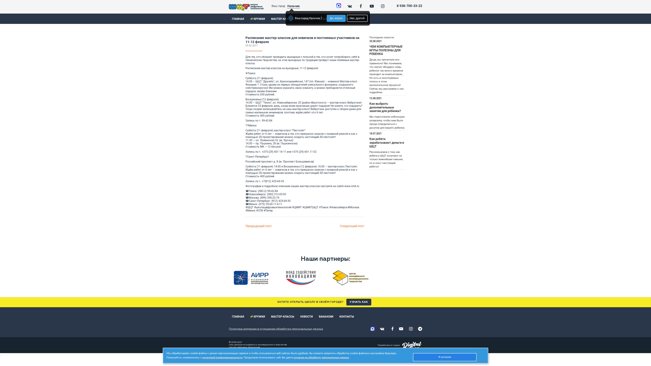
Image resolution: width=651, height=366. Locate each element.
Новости (306, 316)
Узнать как (359, 302)
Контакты (346, 316)
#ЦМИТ (297, 207)
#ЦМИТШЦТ (310, 207)
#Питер (268, 210)
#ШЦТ (249, 207)
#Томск (324, 207)
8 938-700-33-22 (409, 6)
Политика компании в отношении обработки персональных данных (276, 329)
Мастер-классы (282, 19)
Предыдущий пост (258, 226)
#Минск (250, 210)
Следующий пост (352, 226)
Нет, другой (357, 18)
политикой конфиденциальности (222, 357)
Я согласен (444, 357)
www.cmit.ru (351, 186)
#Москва (353, 207)
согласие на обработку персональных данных (321, 357)
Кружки (259, 19)
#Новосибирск (338, 207)
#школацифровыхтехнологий (272, 207)
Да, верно (336, 18)
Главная (238, 19)
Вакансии (326, 316)
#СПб (259, 210)
